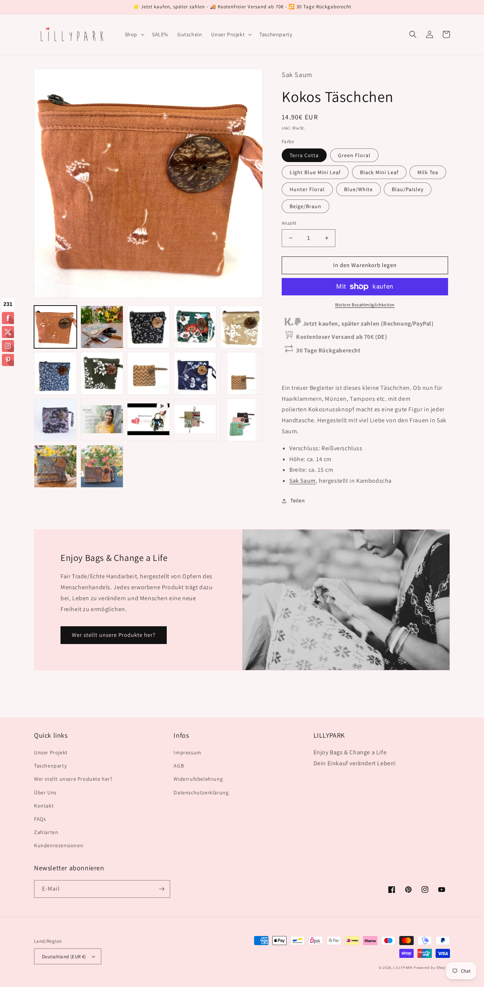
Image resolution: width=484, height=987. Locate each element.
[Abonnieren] (161, 889)
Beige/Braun (305, 206)
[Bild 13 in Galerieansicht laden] (195, 420)
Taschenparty (50, 765)
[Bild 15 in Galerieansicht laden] (55, 466)
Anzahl (289, 223)
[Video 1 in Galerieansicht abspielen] (148, 420)
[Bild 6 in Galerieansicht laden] (55, 373)
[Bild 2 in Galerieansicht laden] (102, 327)
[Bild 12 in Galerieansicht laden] (102, 420)
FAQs (40, 819)
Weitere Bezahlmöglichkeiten (365, 304)
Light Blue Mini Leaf (315, 172)
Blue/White (358, 189)
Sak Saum (302, 481)
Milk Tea (427, 172)
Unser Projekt (51, 752)
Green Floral (354, 155)
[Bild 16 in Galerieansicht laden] (102, 466)
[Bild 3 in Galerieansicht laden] (148, 327)
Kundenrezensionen (58, 845)
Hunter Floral (307, 189)
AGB (179, 765)
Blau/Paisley (408, 189)
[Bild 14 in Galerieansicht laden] (241, 420)
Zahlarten (46, 832)
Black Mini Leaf (379, 172)
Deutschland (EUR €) (64, 956)
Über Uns (45, 792)
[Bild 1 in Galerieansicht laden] (55, 327)
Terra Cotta (304, 155)
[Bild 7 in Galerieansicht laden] (102, 373)
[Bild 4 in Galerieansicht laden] (195, 327)
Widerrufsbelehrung (198, 778)
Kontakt (44, 805)
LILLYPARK (403, 967)
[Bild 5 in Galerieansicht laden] (241, 327)
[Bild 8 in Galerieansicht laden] (148, 373)
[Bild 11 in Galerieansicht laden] (55, 420)
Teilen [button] (297, 500)
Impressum (187, 752)
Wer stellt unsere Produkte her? (113, 634)
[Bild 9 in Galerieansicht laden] (195, 373)
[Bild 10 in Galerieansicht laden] (241, 373)
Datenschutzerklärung (201, 792)
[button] (133, 34)
